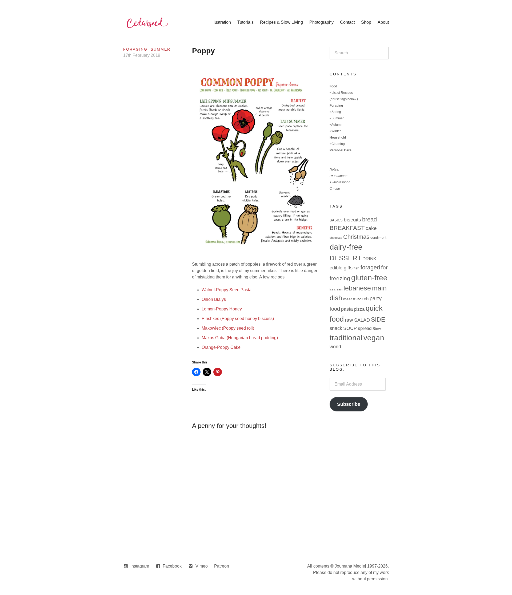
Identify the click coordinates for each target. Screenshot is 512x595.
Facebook (172, 566)
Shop (366, 22)
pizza (359, 309)
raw (349, 320)
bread (369, 219)
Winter (336, 131)
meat (347, 299)
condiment (378, 238)
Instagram (139, 566)
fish (356, 268)
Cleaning (338, 144)
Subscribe (348, 404)
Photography (321, 22)
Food (333, 86)
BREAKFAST (347, 228)
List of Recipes (342, 93)
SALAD (362, 320)
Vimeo (201, 566)
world (335, 346)
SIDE (378, 319)
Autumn (336, 125)
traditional (346, 337)
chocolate (336, 237)
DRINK (369, 258)
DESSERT (345, 258)
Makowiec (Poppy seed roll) (228, 328)
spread (364, 328)
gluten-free (369, 277)
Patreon (221, 566)
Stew (377, 328)
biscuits (352, 219)
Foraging (135, 49)
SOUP (350, 328)
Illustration (221, 22)
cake (371, 228)
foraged (370, 267)
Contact (347, 22)
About (383, 22)
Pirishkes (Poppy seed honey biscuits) (238, 318)
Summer (160, 49)
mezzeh (361, 298)
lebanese (357, 288)
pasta (347, 309)
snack (336, 328)
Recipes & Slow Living (281, 22)
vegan (373, 338)
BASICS (336, 220)
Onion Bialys (214, 299)
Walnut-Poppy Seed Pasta (226, 290)
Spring (336, 112)
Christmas (356, 236)
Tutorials (245, 22)
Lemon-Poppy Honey (222, 309)
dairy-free (346, 246)
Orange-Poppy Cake (221, 347)
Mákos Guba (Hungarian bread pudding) (240, 337)
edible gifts (341, 267)
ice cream (336, 289)
